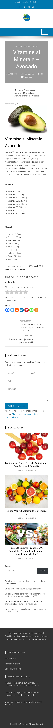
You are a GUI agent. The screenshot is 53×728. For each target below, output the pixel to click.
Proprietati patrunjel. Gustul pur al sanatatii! (21, 339)
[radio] (7, 292)
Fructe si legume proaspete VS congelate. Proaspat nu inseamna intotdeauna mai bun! (26, 551)
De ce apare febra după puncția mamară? (23, 589)
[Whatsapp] (31, 310)
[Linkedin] (22, 310)
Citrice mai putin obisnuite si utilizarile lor (26, 512)
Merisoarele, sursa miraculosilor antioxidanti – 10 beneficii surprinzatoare (22, 684)
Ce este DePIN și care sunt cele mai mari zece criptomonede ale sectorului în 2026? (25, 595)
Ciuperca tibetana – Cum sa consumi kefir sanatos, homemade (22, 693)
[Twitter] (12, 310)
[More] (36, 310)
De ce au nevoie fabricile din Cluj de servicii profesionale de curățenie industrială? (23, 602)
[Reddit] (17, 310)
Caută (7, 566)
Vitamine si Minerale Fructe (26, 46)
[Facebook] (7, 310)
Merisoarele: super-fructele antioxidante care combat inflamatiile (26, 465)
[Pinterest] (26, 310)
